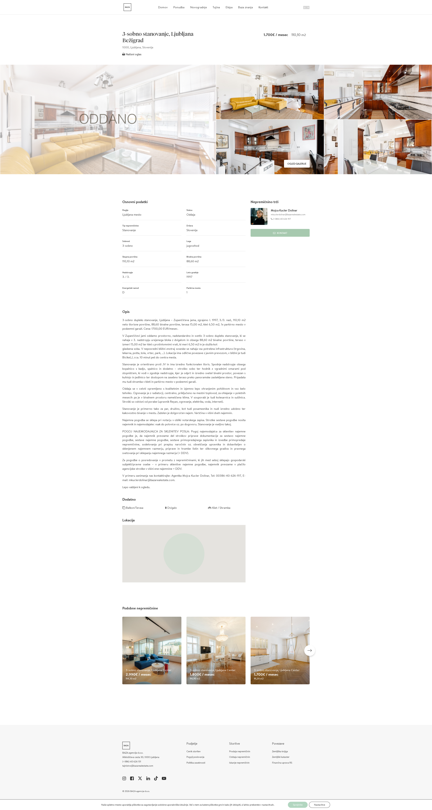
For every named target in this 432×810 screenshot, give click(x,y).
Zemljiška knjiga (280, 751)
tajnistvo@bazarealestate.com (137, 765)
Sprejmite (298, 804)
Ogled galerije (296, 163)
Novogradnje (198, 7)
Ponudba (178, 7)
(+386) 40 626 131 (131, 761)
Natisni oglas (133, 54)
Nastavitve (319, 804)
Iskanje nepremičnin (239, 762)
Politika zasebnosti (195, 762)
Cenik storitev (193, 751)
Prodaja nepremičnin (239, 751)
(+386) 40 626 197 (282, 218)
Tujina (216, 7)
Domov (163, 7)
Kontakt (263, 7)
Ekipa (229, 7)
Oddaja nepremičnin (239, 757)
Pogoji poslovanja (195, 757)
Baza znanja (245, 7)
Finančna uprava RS (282, 762)
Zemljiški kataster (280, 757)
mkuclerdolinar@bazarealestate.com (288, 214)
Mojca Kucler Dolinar (284, 210)
